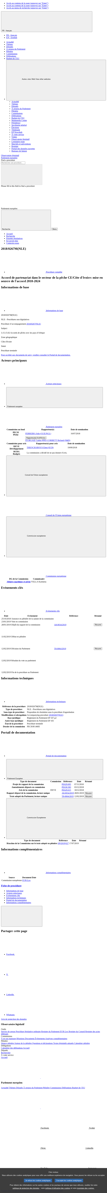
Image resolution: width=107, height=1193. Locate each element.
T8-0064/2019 (60, 649)
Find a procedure (8, 160)
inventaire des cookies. (85, 1188)
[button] (40, 1077)
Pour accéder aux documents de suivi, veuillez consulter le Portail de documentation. (35, 355)
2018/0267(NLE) (33, 324)
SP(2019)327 (63, 843)
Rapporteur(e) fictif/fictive (35, 438)
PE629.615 (66, 790)
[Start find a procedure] (21, 174)
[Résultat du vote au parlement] (73, 669)
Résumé (98, 625)
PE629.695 (66, 784)
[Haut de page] (21, 916)
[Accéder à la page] (73, 645)
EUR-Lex (26, 880)
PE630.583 (66, 787)
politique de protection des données (26, 1188)
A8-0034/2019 (60, 625)
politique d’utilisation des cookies (57, 1188)
